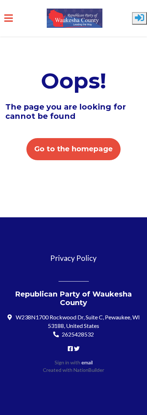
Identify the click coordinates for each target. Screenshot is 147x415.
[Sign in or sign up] (139, 18)
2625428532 (78, 334)
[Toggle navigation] (8, 18)
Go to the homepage (73, 149)
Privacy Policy (73, 257)
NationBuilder (89, 370)
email (87, 362)
